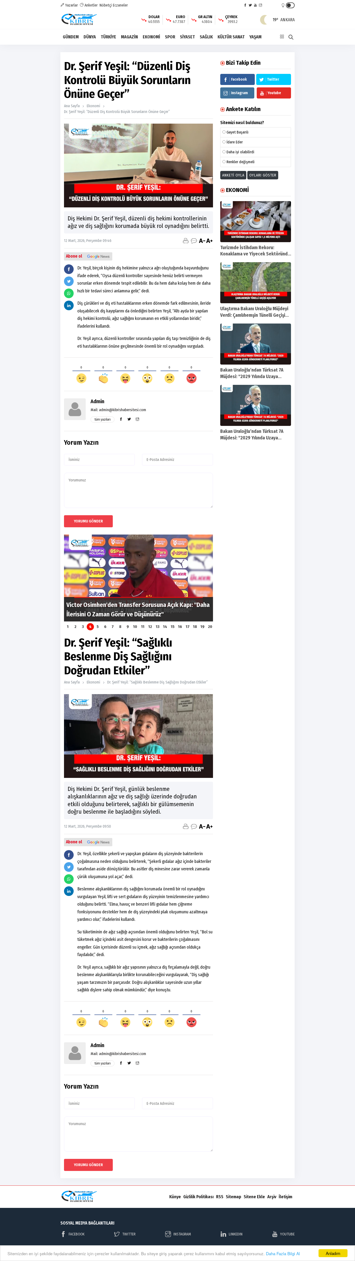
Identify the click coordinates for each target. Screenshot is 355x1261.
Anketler (91, 5)
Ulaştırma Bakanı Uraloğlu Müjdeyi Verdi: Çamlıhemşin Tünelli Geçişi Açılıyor (254, 315)
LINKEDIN (235, 1234)
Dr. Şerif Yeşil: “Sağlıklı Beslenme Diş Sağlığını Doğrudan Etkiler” (157, 682)
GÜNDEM (71, 37)
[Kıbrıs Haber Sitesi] (79, 19)
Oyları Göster (262, 175)
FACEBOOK (77, 1234)
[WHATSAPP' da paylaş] (69, 293)
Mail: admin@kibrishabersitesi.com (118, 410)
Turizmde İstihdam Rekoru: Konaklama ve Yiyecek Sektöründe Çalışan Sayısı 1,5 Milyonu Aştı (255, 254)
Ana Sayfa (72, 106)
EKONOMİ (151, 37)
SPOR (170, 37)
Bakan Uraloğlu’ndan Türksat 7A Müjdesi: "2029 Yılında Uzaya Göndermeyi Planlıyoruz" (251, 376)
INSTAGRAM (182, 1234)
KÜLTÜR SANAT (231, 37)
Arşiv (271, 1196)
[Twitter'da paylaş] (69, 281)
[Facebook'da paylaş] (69, 269)
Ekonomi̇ (93, 106)
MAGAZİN (129, 37)
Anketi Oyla (233, 175)
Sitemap (233, 1196)
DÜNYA (90, 37)
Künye (175, 1196)
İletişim (285, 1196)
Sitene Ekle (254, 1196)
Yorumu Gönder (88, 521)
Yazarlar (71, 5)
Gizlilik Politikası (198, 1196)
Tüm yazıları (102, 419)
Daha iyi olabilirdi (240, 152)
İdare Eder (235, 142)
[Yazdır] (185, 240)
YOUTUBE (287, 1234)
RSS (219, 1196)
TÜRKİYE (108, 37)
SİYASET (187, 37)
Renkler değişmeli (241, 162)
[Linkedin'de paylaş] (69, 305)
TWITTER (128, 1234)
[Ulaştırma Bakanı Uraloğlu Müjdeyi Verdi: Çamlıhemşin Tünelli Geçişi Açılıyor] (255, 282)
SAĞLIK (206, 37)
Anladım (333, 1253)
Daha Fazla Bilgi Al (283, 1253)
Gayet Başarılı (237, 132)
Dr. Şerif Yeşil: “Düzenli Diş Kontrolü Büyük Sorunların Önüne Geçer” (117, 111)
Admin (97, 401)
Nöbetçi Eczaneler (113, 5)
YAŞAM (255, 37)
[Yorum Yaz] (194, 240)
